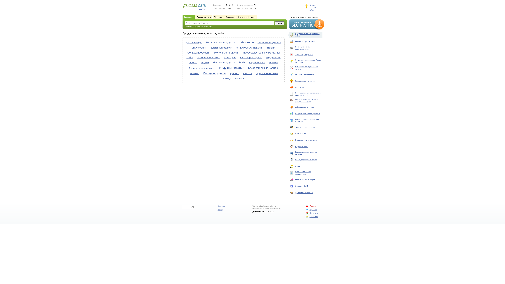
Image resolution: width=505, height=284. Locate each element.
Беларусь (314, 213)
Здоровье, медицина (304, 55)
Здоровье (234, 73)
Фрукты (205, 62)
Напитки (273, 62)
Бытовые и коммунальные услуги (306, 67)
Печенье (271, 48)
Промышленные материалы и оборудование (308, 94)
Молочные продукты (226, 52)
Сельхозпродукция (198, 52)
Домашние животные (304, 193)
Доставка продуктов (221, 48)
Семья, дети (300, 133)
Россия (313, 206)
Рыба (242, 62)
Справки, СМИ (301, 186)
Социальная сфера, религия (307, 114)
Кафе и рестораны (251, 57)
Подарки (193, 63)
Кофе (189, 57)
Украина (313, 210)
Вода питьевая (257, 62)
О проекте (221, 206)
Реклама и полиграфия (305, 179)
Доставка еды (194, 42)
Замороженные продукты (201, 68)
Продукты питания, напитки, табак (307, 35)
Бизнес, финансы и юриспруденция (303, 48)
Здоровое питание (267, 73)
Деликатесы (194, 74)
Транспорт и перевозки (305, 127)
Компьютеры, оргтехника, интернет (306, 153)
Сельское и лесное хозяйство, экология (308, 61)
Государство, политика (305, 81)
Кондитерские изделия (249, 47)
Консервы (230, 57)
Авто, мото (299, 87)
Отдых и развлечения (304, 74)
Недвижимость (301, 147)
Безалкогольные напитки (263, 68)
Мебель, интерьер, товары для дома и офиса (306, 100)
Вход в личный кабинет (312, 7)
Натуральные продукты (220, 42)
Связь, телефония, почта (306, 160)
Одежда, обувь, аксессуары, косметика (307, 120)
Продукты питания (231, 68)
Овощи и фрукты (214, 73)
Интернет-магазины (208, 57)
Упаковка (239, 78)
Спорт (298, 166)
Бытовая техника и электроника (303, 173)
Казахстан (314, 217)
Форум (220, 210)
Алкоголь (247, 73)
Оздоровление (273, 58)
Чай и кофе (246, 42)
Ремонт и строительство (305, 41)
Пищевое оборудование (269, 43)
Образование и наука (304, 107)
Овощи (227, 78)
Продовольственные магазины (261, 52)
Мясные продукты (224, 62)
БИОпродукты (199, 47)
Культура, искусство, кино (306, 140)
